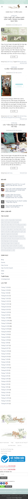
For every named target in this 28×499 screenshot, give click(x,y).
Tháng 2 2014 (5, 392)
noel (11, 241)
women (14, 247)
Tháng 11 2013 (5, 401)
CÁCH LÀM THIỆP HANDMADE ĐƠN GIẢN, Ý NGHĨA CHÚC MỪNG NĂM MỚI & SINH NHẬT (15, 190)
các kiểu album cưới (10, 229)
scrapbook (16, 243)
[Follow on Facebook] (1, 483)
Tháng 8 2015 (5, 370)
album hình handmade (13, 222)
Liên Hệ (24, 495)
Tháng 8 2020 (5, 306)
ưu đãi (13, 250)
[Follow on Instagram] (4, 483)
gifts (13, 231)
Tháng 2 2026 (5, 290)
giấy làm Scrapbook (6, 234)
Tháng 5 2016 (5, 362)
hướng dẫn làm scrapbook (8, 236)
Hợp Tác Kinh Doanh (7, 268)
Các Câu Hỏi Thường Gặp (7, 449)
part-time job (18, 117)
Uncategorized (5, 279)
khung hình (4, 238)
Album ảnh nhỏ (13, 224)
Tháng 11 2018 (5, 323)
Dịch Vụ (19, 445)
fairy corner (22, 229)
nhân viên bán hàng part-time (8, 117)
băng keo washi (5, 227)
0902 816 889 (12, 466)
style (11, 245)
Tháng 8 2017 (5, 348)
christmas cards (19, 227)
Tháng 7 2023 (5, 298)
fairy (18, 229)
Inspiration (21, 236)
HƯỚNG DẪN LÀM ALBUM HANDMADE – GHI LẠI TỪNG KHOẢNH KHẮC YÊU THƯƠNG (14, 196)
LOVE (23, 238)
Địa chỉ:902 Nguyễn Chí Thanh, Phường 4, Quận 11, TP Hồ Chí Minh (14, 491)
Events (3, 262)
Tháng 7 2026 (5, 287)
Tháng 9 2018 (5, 329)
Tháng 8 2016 (5, 356)
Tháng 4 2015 (5, 381)
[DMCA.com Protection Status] (6, 486)
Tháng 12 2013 (5, 398)
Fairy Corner (4, 265)
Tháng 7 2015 (5, 373)
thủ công (4, 247)
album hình (4, 222)
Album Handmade (4, 442)
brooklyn (24, 224)
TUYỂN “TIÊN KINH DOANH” (14, 69)
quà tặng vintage (5, 243)
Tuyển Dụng (14, 15)
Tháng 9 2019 (5, 315)
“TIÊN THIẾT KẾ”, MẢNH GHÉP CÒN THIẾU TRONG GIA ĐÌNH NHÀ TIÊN (14, 19)
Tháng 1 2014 (5, 395)
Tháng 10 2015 (5, 367)
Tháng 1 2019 (5, 318)
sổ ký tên (15, 245)
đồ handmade (21, 247)
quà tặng (15, 241)
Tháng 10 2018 (5, 326)
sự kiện (20, 245)
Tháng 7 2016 (5, 359)
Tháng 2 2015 (5, 384)
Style (2, 273)
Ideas (16, 236)
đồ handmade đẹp (6, 250)
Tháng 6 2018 (5, 337)
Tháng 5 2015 (5, 378)
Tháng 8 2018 (5, 331)
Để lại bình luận (23, 63)
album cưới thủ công (6, 220)
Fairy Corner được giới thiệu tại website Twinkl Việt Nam (14, 206)
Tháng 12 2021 (5, 301)
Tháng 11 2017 (5, 345)
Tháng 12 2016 (5, 351)
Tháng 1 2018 (5, 342)
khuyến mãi (10, 238)
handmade (14, 234)
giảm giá (23, 231)
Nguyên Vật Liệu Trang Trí (21, 442)
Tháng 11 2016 (5, 354)
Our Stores (14, 495)
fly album (8, 231)
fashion (3, 231)
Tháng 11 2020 (5, 304)
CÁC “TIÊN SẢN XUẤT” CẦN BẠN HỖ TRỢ (14, 125)
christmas (12, 227)
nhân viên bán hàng (21, 116)
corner (3, 229)
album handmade (16, 220)
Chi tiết (14, 56)
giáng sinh (17, 231)
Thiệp (12, 442)
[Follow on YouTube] (6, 483)
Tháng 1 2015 (4, 387)
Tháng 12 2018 (5, 320)
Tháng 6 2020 (5, 309)
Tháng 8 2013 (5, 403)
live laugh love (18, 238)
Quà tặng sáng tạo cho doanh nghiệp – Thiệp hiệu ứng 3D (16, 201)
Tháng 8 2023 (5, 295)
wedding (9, 247)
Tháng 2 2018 (5, 340)
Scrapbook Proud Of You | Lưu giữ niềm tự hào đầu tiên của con (15, 184)
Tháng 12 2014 (5, 389)
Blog (19, 224)
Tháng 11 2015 (5, 365)
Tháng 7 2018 (5, 334)
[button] (2, 6)
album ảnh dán (5, 224)
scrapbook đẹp (5, 245)
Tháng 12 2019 (5, 312)
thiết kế (19, 61)
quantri (20, 24)
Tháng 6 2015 (5, 376)
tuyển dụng (23, 61)
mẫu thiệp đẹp (5, 241)
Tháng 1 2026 (5, 293)
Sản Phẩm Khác (12, 445)
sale (12, 243)
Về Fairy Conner (6, 495)
